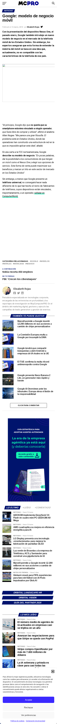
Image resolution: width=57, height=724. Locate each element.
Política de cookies (17, 721)
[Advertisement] (28, 229)
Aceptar (28, 700)
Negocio (30, 264)
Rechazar (28, 707)
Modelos (45, 261)
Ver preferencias (28, 715)
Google (34, 261)
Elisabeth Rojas (33, 27)
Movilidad (19, 264)
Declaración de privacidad (35, 721)
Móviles (7, 264)
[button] (52, 671)
